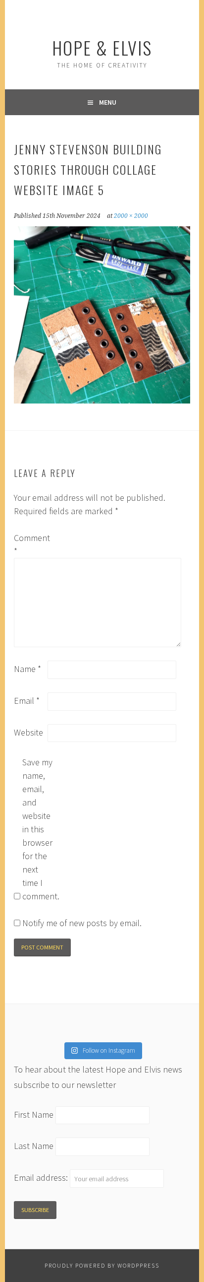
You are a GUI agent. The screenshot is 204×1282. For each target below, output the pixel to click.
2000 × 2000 (131, 215)
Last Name (33, 1146)
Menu (107, 102)
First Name (33, 1114)
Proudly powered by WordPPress (102, 1265)
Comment (30, 544)
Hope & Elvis (102, 47)
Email (27, 700)
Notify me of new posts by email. (82, 923)
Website (28, 732)
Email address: (42, 1178)
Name (27, 669)
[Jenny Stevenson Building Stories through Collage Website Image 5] (102, 400)
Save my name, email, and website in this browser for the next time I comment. (38, 829)
